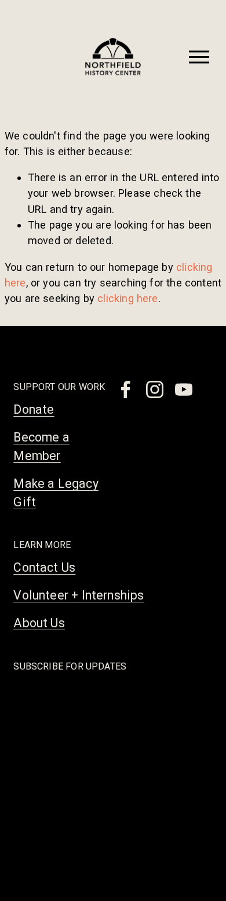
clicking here (127, 298)
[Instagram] (154, 389)
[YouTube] (183, 389)
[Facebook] (125, 389)
